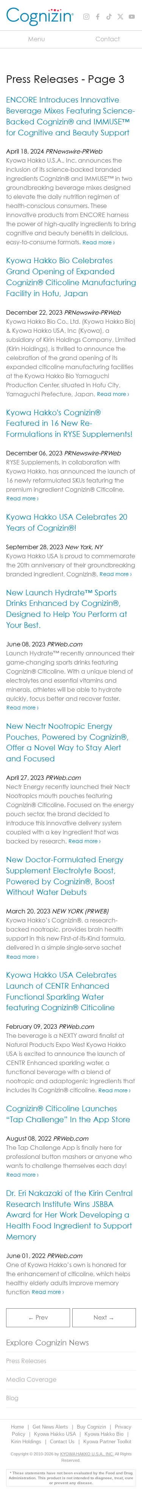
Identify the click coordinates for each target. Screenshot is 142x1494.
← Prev (38, 1318)
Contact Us (63, 1441)
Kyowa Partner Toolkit (107, 1441)
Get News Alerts (51, 1427)
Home (18, 1427)
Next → (104, 1318)
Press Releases (26, 1361)
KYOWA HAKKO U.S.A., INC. (87, 1454)
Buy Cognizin (92, 1427)
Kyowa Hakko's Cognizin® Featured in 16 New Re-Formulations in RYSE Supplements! (69, 424)
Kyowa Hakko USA (55, 1434)
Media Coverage (31, 1380)
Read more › (99, 242)
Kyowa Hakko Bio (104, 1434)
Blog (12, 1398)
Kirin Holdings (27, 1441)
